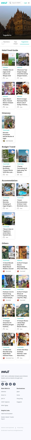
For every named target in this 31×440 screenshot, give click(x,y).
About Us (3, 395)
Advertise (3, 391)
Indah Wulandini (9, 141)
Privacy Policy (20, 427)
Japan (18, 391)
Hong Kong (19, 398)
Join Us (3, 398)
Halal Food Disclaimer (6, 413)
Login (25, 3)
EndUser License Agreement (7, 427)
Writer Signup (4, 405)
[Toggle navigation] (29, 3)
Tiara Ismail (8, 271)
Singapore (19, 402)
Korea (18, 395)
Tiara (7, 78)
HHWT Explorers (5, 402)
